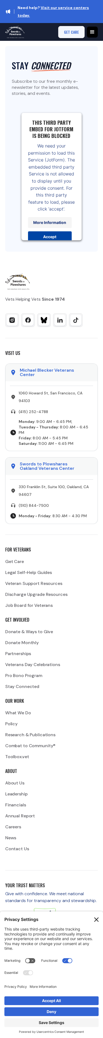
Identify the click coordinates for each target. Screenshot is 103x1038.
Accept (50, 236)
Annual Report (20, 816)
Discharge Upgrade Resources (36, 594)
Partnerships (18, 653)
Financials (15, 805)
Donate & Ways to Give (29, 632)
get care (71, 32)
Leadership (16, 794)
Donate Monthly (22, 642)
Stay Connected (22, 686)
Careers (13, 827)
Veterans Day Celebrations (32, 664)
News (10, 838)
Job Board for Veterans (29, 605)
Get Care (14, 561)
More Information (50, 222)
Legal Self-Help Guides (28, 572)
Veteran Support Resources (33, 583)
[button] (92, 32)
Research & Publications (30, 735)
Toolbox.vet (17, 757)
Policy (11, 724)
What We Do (18, 713)
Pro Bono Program (23, 675)
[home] (14, 32)
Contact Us (17, 849)
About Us (14, 783)
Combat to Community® (30, 746)
